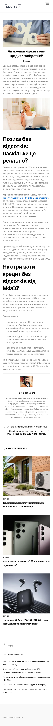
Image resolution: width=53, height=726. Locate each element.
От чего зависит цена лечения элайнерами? (27, 427)
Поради (26, 61)
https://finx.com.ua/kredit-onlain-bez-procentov (25, 198)
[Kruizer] (13, 9)
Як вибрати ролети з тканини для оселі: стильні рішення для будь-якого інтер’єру (26, 432)
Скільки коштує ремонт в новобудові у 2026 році (24, 685)
